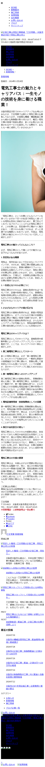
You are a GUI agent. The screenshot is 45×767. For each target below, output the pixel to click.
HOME (14, 7)
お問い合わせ (17, 20)
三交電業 (11, 534)
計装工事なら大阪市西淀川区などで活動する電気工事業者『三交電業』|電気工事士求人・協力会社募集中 (22, 718)
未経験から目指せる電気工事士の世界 (23, 573)
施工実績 (15, 12)
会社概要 (15, 18)
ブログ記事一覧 (13, 708)
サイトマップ (17, 26)
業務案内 (15, 10)
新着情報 (19, 534)
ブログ (14, 23)
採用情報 (15, 15)
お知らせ (10, 698)
